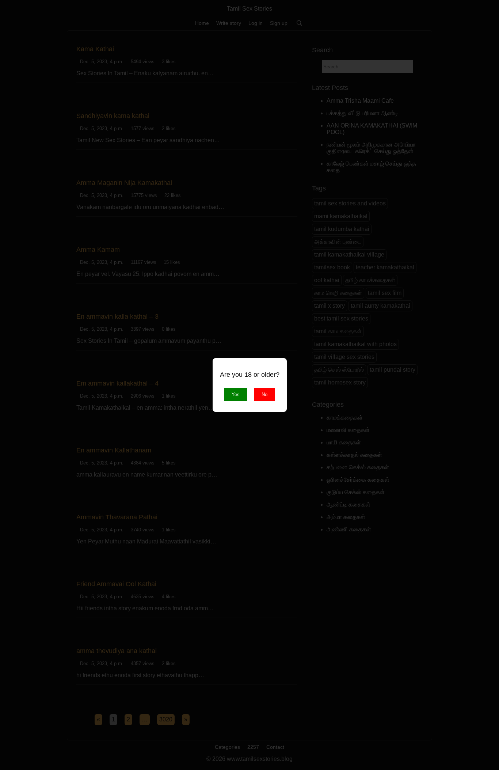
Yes (236, 394)
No (264, 394)
